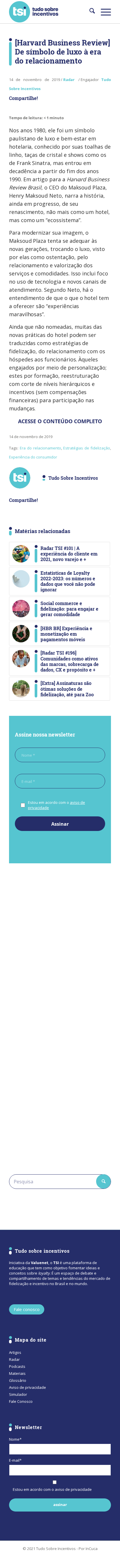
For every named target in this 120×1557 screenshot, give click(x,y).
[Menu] (103, 11)
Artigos (15, 1352)
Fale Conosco (21, 1401)
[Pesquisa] (89, 11)
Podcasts (17, 1366)
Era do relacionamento (40, 448)
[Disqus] (60, 948)
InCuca (92, 1548)
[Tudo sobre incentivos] (50, 11)
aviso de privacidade (73, 1489)
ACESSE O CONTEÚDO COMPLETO (60, 421)
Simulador (18, 1394)
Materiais (17, 1373)
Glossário (17, 1380)
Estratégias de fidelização (86, 448)
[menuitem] (89, 11)
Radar (69, 79)
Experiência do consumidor (33, 457)
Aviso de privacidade (27, 1387)
